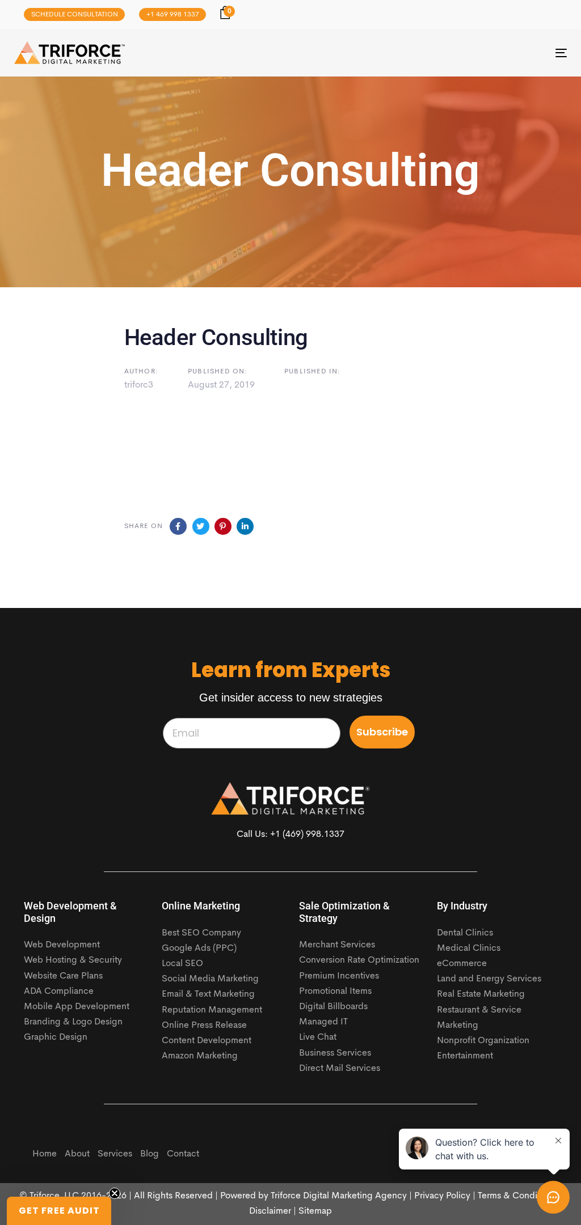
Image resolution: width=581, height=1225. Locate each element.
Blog (149, 1154)
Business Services (335, 1053)
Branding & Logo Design (73, 1022)
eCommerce (462, 963)
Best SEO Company (201, 933)
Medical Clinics (468, 948)
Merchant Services (337, 945)
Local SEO (182, 963)
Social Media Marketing (210, 979)
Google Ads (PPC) (199, 948)
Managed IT (323, 1022)
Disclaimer (270, 1211)
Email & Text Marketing (208, 994)
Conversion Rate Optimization (359, 960)
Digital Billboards (333, 1006)
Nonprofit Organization (483, 1040)
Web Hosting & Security (73, 960)
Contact (183, 1154)
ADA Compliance (59, 991)
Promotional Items (335, 991)
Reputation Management (212, 1010)
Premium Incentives (339, 976)
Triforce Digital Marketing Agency (339, 1196)
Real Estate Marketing (481, 994)
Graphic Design (55, 1037)
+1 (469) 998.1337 (307, 834)
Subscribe (382, 732)
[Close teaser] (114, 1193)
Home (44, 1154)
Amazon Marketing (200, 1056)
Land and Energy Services (489, 979)
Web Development (62, 945)
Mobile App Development (76, 1006)
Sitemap (315, 1211)
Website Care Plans (63, 976)
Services (115, 1154)
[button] (59, 1211)
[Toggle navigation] (474, 53)
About (77, 1154)
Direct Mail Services (339, 1068)
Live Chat (317, 1037)
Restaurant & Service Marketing (479, 1018)
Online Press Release (204, 1025)
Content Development (206, 1040)
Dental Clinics (465, 933)
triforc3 (138, 385)
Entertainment (465, 1056)
